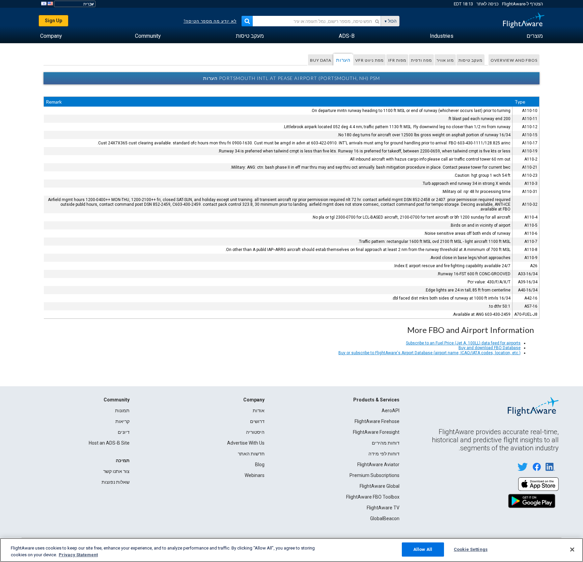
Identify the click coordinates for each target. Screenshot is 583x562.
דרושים (257, 421)
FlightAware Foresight (376, 432)
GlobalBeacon (384, 518)
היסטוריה (255, 432)
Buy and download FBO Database (490, 347)
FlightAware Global (379, 486)
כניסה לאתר (487, 3)
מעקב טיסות (470, 60)
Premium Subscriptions (374, 475)
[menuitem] (535, 36)
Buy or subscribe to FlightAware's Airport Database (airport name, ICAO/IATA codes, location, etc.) (429, 352)
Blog (260, 464)
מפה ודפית (421, 60)
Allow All (422, 549)
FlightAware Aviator (378, 464)
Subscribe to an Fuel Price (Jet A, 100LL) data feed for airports (463, 343)
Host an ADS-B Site (109, 443)
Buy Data (320, 60)
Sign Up (53, 20)
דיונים (124, 432)
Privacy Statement (78, 554)
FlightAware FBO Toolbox (372, 497)
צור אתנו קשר (116, 471)
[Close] (572, 549)
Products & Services (376, 399)
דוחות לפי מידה (383, 453)
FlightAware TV (383, 507)
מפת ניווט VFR (369, 60)
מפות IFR (397, 60)
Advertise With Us (246, 443)
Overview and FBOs (514, 60)
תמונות (122, 410)
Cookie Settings (471, 549)
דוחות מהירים (385, 443)
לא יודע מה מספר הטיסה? (210, 21)
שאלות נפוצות (116, 482)
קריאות (122, 421)
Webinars (255, 475)
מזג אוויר (445, 60)
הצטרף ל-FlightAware (522, 3)
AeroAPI (390, 410)
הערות (343, 60)
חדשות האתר (251, 453)
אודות (259, 410)
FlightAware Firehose (377, 421)
